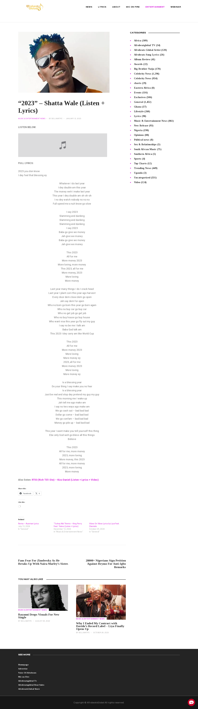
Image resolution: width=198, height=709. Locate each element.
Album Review (142, 59)
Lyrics (137, 116)
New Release (141, 125)
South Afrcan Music (145, 149)
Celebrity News (142, 73)
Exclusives (140, 97)
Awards (138, 64)
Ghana (138, 106)
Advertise (22, 669)
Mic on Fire (23, 677)
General (138, 102)
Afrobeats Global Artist (147, 50)
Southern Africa (143, 154)
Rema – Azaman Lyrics (28, 524)
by (55, 118)
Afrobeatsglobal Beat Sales (31, 685)
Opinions (139, 135)
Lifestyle (139, 111)
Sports (137, 158)
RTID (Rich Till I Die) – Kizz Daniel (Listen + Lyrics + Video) (65, 479)
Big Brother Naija (144, 69)
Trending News (142, 168)
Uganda (138, 173)
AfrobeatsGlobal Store (29, 689)
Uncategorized (142, 177)
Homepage (23, 665)
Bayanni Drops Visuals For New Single (38, 616)
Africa (137, 40)
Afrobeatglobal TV (144, 45)
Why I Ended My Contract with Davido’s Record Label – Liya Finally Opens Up (100, 626)
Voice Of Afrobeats (27, 673)
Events (138, 92)
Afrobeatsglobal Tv (27, 681)
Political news (142, 139)
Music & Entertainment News (31, 118)
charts (137, 83)
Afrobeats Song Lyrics (146, 54)
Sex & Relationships (145, 144)
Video (137, 182)
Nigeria (138, 130)
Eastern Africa (142, 88)
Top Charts (140, 163)
